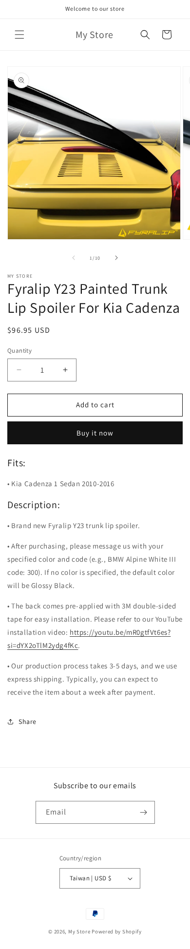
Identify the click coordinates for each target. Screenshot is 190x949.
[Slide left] (73, 257)
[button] (19, 34)
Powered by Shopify (117, 931)
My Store (79, 931)
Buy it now (95, 432)
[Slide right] (116, 257)
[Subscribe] (143, 812)
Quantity (19, 350)
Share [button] (28, 721)
